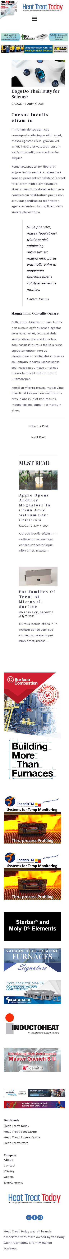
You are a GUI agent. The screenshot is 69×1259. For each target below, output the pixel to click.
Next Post (38, 437)
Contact (9, 1165)
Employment (13, 1182)
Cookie (9, 1177)
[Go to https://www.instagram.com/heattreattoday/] (40, 1218)
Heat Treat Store (16, 1143)
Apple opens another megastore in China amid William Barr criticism (35, 507)
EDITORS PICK (28, 612)
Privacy (9, 1171)
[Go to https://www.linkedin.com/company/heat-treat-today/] (29, 1218)
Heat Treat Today (16, 1126)
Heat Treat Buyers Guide (22, 1137)
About (8, 1160)
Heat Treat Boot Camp (20, 1131)
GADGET (18, 103)
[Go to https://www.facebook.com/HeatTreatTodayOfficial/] (34, 1218)
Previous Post (38, 426)
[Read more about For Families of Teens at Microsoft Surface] (38, 576)
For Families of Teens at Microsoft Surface (37, 599)
